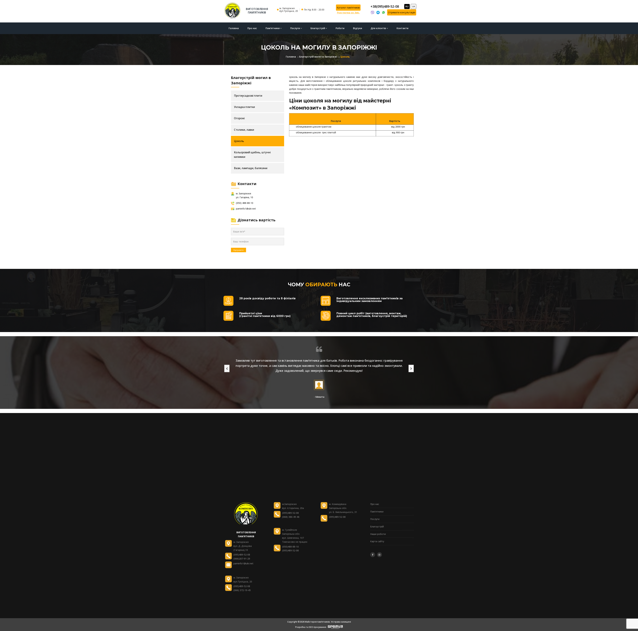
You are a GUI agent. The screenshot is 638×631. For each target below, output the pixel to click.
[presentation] (226, 368)
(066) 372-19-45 (242, 590)
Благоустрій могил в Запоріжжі (318, 56)
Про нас (252, 28)
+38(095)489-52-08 (385, 6)
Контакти (402, 28)
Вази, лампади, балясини (250, 168)
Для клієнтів (378, 28)
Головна (234, 28)
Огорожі (239, 118)
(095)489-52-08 (241, 554)
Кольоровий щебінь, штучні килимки (252, 154)
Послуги (295, 28)
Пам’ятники (273, 28)
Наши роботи (378, 534)
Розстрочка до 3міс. (348, 12)
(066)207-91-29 (241, 558)
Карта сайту (377, 541)
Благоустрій (318, 28)
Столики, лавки (244, 130)
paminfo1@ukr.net (243, 563)
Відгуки (357, 28)
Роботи (340, 28)
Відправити (238, 250)
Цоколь (239, 141)
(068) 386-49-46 (290, 516)
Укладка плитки (244, 107)
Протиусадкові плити (248, 95)
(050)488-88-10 (290, 546)
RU (407, 6)
